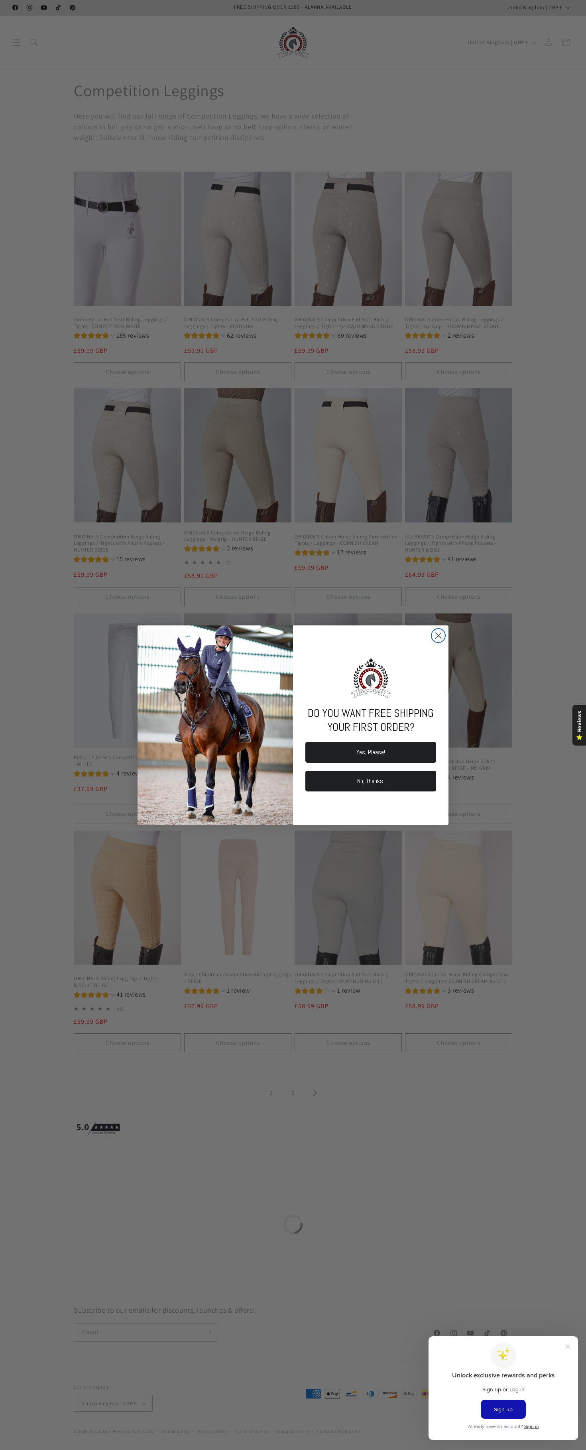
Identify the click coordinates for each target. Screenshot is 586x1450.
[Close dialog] (438, 636)
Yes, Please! (370, 752)
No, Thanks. (370, 781)
